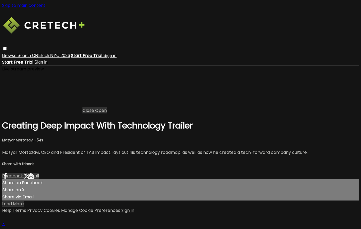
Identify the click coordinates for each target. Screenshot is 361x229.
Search (24, 55)
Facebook (13, 176)
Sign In (41, 62)
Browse (9, 55)
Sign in (110, 55)
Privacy (35, 210)
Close (88, 110)
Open (101, 110)
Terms (20, 210)
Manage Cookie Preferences (91, 210)
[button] (5, 48)
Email (33, 176)
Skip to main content (23, 5)
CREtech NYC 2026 (51, 55)
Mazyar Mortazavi (18, 140)
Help (7, 210)
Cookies (52, 210)
